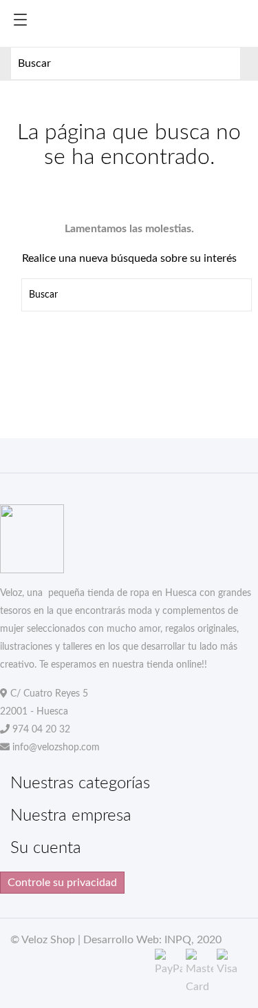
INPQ (177, 939)
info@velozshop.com (56, 747)
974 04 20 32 (41, 729)
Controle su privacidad (62, 882)
